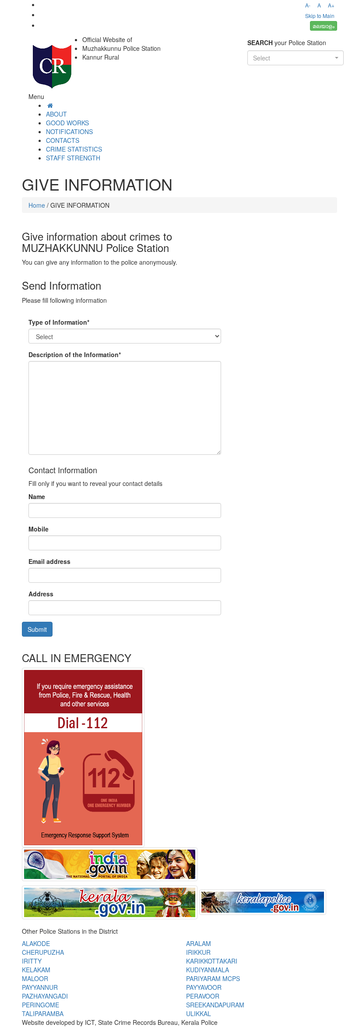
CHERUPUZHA (43, 952)
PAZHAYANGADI (45, 996)
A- (307, 5)
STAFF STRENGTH (73, 157)
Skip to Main (319, 15)
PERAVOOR (202, 996)
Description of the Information (74, 354)
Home (36, 205)
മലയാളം (323, 25)
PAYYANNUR (40, 987)
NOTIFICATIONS (69, 131)
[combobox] (295, 57)
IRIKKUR (198, 952)
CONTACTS (62, 140)
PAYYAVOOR (204, 987)
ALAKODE (36, 943)
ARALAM (198, 943)
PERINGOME (40, 1004)
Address (40, 593)
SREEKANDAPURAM (215, 1004)
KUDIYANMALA (207, 969)
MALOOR (35, 978)
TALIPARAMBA (42, 1013)
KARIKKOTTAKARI (211, 961)
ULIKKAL (198, 1013)
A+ (331, 5)
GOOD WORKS (67, 122)
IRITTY (32, 961)
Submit (37, 629)
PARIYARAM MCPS (213, 978)
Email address (49, 561)
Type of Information (58, 322)
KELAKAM (36, 969)
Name (36, 496)
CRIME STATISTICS (74, 149)
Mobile (38, 528)
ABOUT (56, 114)
